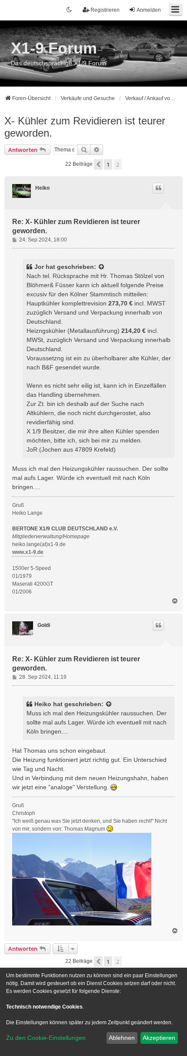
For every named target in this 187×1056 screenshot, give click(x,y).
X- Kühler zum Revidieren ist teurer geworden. (84, 127)
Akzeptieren (159, 1037)
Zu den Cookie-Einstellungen (46, 1037)
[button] (98, 164)
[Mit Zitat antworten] (158, 188)
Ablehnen (122, 1037)
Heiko (42, 188)
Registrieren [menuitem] (105, 10)
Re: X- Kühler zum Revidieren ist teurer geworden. (76, 226)
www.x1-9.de (27, 552)
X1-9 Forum (54, 48)
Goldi (43, 625)
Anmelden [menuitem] (149, 10)
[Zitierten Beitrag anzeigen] (102, 267)
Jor (39, 266)
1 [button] (108, 164)
